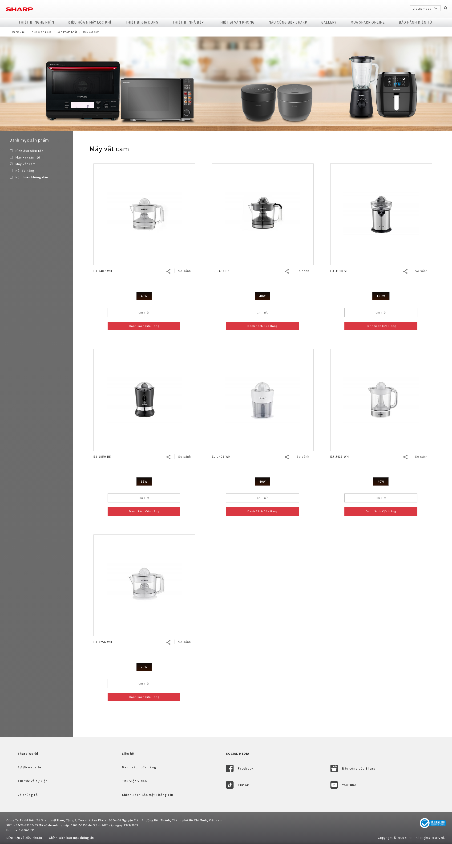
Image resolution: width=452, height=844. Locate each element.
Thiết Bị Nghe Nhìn (36, 22)
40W (144, 296)
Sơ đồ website (29, 767)
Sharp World (28, 753)
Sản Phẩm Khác (67, 31)
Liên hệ (128, 753)
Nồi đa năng (25, 170)
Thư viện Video (134, 781)
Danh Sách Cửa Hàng (144, 326)
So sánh (184, 271)
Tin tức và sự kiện (33, 781)
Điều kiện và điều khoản (24, 838)
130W (381, 296)
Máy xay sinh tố (28, 157)
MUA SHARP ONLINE (368, 22)
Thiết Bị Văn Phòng (236, 22)
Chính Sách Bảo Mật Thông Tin (147, 795)
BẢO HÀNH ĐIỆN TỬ (415, 22)
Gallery (328, 22)
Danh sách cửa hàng (139, 767)
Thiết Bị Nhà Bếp (188, 22)
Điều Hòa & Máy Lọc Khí (89, 22)
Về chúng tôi (28, 795)
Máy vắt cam (26, 164)
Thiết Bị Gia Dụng (141, 22)
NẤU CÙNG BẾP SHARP (288, 22)
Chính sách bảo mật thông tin (71, 838)
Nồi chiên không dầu (32, 177)
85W (144, 481)
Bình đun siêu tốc (29, 150)
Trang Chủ (18, 31)
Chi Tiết (143, 312)
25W (144, 667)
